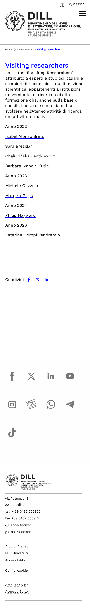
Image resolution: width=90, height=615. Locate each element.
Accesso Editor (17, 592)
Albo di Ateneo (16, 546)
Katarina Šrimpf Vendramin (32, 235)
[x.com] (31, 380)
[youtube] (70, 380)
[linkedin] (50, 380)
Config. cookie (16, 570)
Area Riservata (16, 585)
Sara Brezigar (18, 146)
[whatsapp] (50, 408)
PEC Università (17, 553)
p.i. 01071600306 (18, 532)
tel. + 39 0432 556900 (22, 511)
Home (8, 49)
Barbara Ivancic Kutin (27, 165)
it (62, 4)
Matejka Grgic (19, 195)
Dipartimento (24, 49)
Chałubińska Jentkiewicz (30, 156)
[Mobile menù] (82, 13)
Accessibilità (15, 560)
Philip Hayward (20, 215)
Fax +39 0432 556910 (22, 518)
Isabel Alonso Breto (24, 136)
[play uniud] (31, 408)
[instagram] (12, 408)
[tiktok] (12, 437)
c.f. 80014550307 (18, 525)
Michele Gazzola (21, 185)
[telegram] (70, 408)
